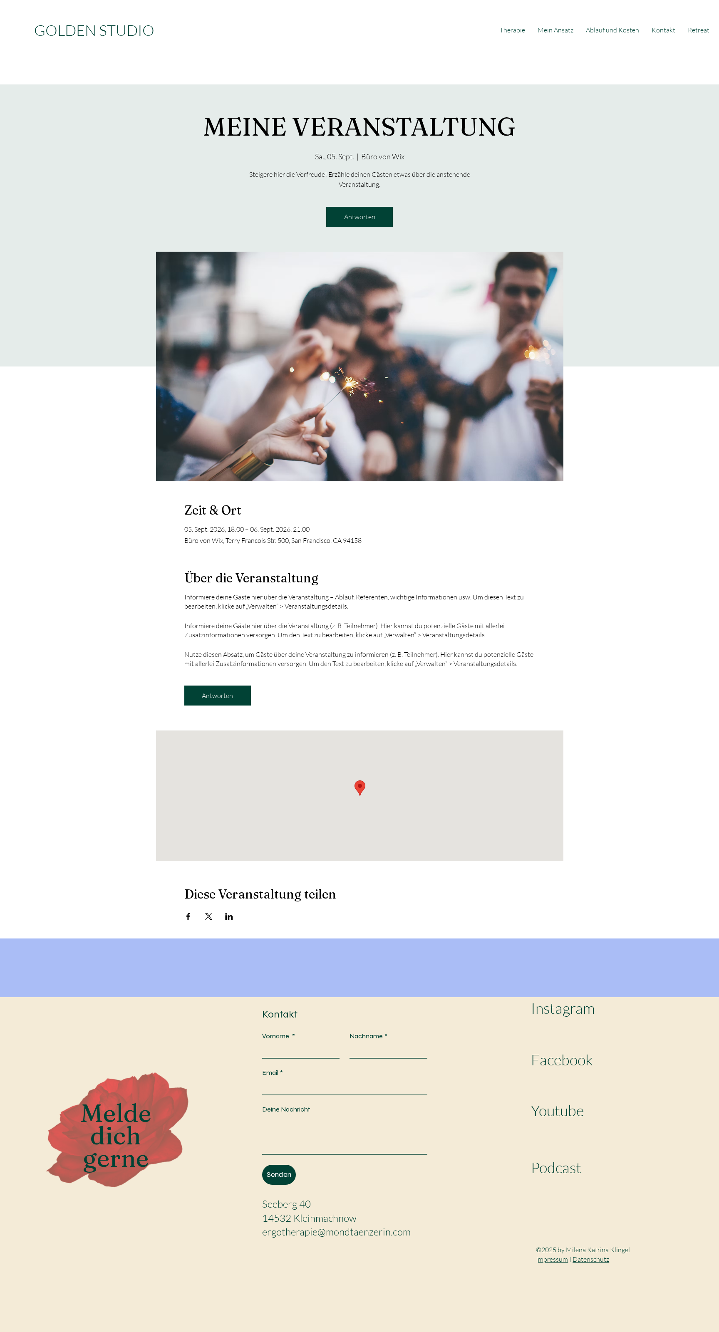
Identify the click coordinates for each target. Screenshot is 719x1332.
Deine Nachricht (286, 1109)
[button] (699, 30)
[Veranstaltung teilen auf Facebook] (188, 916)
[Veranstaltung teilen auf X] (209, 916)
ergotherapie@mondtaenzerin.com (336, 1232)
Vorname (278, 1036)
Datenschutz (591, 1259)
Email (272, 1073)
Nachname (368, 1036)
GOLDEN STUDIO (94, 30)
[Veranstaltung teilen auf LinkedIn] (229, 916)
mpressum (553, 1259)
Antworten (359, 217)
